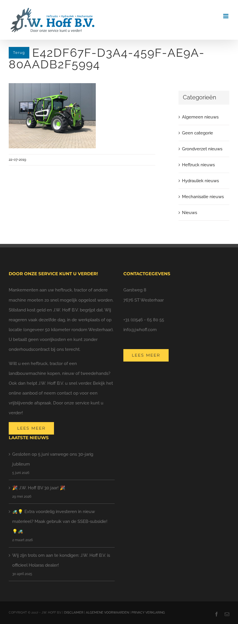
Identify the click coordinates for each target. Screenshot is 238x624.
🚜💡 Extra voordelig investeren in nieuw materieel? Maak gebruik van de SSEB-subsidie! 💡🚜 (59, 521)
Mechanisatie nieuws (203, 196)
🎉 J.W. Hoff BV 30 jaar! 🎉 (38, 487)
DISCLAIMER (73, 612)
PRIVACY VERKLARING (148, 612)
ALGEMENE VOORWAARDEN (107, 612)
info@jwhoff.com (140, 329)
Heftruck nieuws (198, 164)
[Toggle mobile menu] (226, 16)
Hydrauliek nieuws (200, 180)
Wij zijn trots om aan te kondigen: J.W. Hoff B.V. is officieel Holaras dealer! (61, 560)
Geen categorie (197, 133)
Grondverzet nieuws (202, 149)
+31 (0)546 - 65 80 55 (143, 319)
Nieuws (189, 212)
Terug (19, 53)
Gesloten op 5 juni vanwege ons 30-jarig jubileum (52, 459)
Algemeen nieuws (200, 117)
